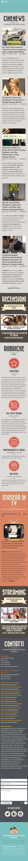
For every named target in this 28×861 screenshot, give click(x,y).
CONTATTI (23, 843)
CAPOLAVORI (15, 841)
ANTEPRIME (21, 841)
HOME (4, 841)
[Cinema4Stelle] (14, 8)
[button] (2, 2)
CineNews (15, 53)
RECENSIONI (5, 843)
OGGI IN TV (17, 843)
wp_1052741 (11, 53)
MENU (6, 2)
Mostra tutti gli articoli (14, 288)
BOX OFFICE (12, 843)
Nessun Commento (22, 53)
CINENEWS (9, 841)
